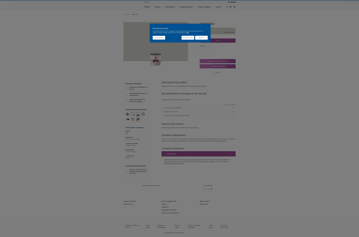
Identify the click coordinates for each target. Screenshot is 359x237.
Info (187, 32)
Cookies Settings (159, 37)
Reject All (201, 37)
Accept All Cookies (188, 37)
